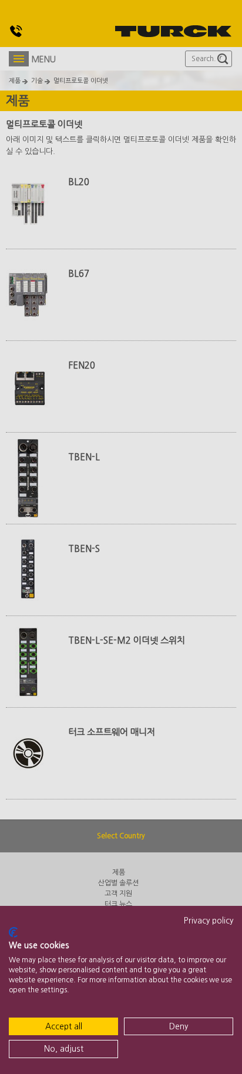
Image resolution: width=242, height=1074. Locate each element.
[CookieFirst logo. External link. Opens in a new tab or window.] (13, 932)
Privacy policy (208, 920)
